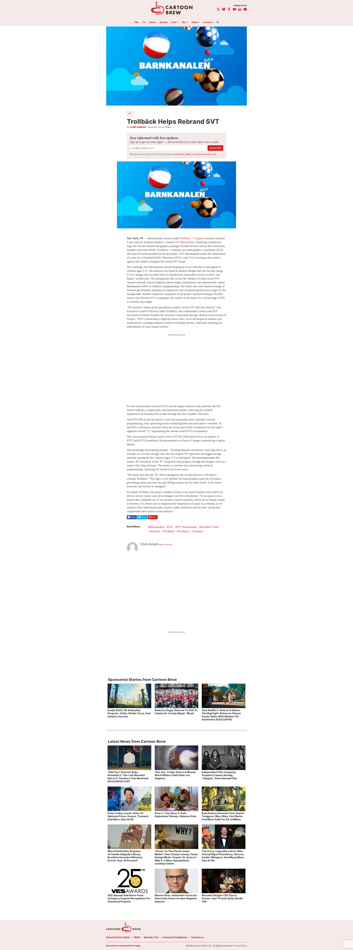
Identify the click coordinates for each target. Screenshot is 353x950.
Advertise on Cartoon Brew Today (123, 945)
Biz (183, 22)
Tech (173, 22)
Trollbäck (169, 531)
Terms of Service (203, 154)
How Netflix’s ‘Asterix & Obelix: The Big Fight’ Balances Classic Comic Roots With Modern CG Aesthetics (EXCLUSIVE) (221, 715)
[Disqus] (176, 590)
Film (136, 22)
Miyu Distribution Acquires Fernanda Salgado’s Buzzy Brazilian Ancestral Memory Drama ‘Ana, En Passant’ (125, 856)
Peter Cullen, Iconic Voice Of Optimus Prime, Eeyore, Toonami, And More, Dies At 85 (128, 816)
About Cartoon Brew (118, 937)
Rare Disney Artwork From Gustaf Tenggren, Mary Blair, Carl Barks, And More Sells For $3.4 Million (223, 816)
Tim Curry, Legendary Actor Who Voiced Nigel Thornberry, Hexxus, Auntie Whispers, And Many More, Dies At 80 (223, 856)
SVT (170, 527)
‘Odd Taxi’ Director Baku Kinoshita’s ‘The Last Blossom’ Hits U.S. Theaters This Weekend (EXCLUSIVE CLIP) (128, 777)
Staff (137, 937)
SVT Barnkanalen (185, 242)
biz (130, 113)
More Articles (166, 544)
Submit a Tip (151, 937)
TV (143, 22)
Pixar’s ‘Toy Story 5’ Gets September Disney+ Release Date (175, 815)
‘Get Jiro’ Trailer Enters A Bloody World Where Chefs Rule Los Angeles (175, 775)
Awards (164, 22)
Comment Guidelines (174, 937)
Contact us (197, 937)
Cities (194, 22)
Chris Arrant (138, 127)
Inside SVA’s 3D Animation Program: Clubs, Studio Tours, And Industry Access (129, 713)
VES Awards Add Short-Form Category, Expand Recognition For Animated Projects (129, 898)
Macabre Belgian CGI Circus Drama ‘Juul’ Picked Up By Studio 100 (222, 898)
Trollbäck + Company (192, 238)
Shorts (152, 22)
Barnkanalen (157, 527)
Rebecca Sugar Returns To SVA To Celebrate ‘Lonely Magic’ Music (176, 712)
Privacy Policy (185, 154)
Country (207, 22)
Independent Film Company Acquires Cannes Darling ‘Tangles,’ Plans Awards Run (219, 775)
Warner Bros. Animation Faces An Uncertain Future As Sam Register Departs (176, 898)
